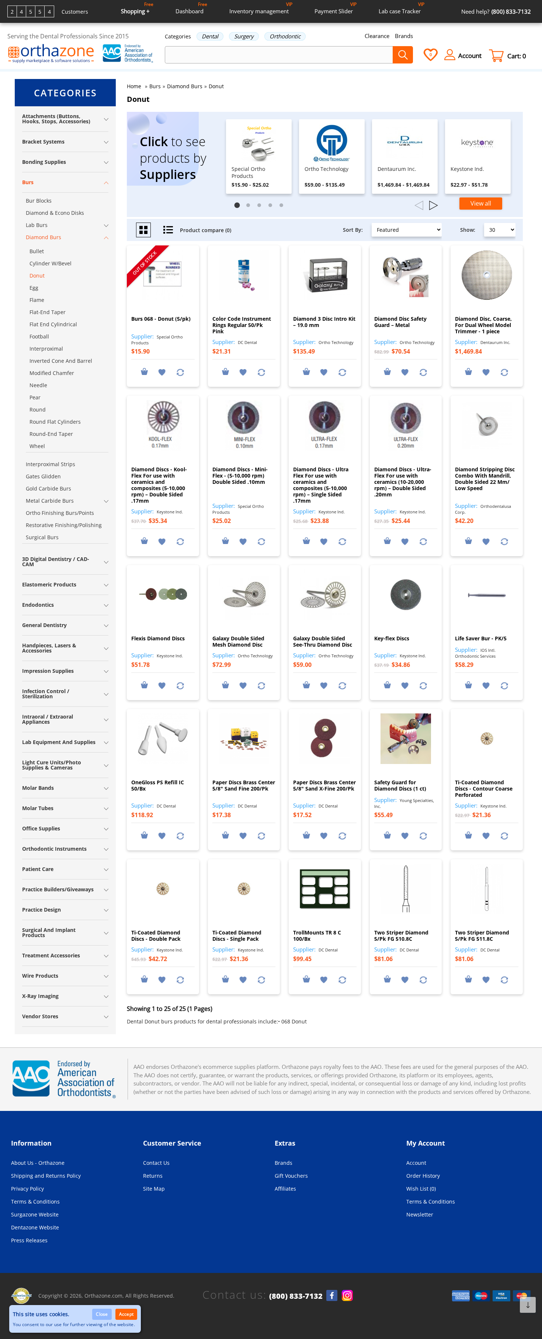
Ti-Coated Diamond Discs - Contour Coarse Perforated (484, 788)
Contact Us (156, 1162)
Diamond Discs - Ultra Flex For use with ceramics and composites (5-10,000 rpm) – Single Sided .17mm (320, 485)
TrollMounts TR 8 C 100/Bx (317, 935)
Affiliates (285, 1188)
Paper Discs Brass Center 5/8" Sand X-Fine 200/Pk (324, 785)
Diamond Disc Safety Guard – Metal (400, 322)
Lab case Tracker (401, 8)
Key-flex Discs (391, 638)
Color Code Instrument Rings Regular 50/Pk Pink (241, 325)
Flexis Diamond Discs (158, 638)
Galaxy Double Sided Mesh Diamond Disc (238, 641)
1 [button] (239, 207)
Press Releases (29, 1240)
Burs (155, 86)
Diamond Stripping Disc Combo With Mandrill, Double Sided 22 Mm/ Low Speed (485, 478)
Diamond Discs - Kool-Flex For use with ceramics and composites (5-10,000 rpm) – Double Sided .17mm (159, 485)
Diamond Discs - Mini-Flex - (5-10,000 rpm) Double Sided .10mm (240, 475)
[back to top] (528, 1305)
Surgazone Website (35, 1214)
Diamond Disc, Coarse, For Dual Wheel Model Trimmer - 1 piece (483, 325)
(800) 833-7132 (296, 1296)
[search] (403, 54)
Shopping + (137, 8)
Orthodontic (285, 36)
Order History (423, 1175)
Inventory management (260, 8)
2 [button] (250, 207)
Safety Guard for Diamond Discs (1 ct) (400, 785)
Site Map (154, 1188)
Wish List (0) (421, 1188)
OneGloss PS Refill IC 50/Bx (157, 785)
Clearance (377, 35)
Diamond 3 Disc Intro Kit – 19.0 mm (324, 322)
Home (134, 86)
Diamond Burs (184, 86)
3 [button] (261, 207)
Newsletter (419, 1214)
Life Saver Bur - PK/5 (481, 638)
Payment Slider (336, 8)
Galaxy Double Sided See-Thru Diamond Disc (322, 641)
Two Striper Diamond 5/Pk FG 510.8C (401, 935)
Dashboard (191, 8)
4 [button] (272, 207)
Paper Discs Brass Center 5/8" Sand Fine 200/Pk (243, 785)
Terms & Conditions (35, 1201)
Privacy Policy (27, 1188)
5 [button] (283, 207)
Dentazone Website (35, 1227)
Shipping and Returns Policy (46, 1175)
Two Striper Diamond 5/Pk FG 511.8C (482, 935)
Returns (153, 1175)
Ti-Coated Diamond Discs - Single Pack (236, 935)
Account (416, 1162)
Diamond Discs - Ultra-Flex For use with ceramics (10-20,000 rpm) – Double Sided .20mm (402, 482)
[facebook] (331, 1295)
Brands (404, 35)
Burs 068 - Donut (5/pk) (161, 319)
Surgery (244, 36)
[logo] (51, 54)
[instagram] (347, 1295)
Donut (216, 86)
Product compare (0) (205, 230)
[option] (258, 156)
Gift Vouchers (291, 1175)
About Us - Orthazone (38, 1162)
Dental (210, 36)
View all (480, 203)
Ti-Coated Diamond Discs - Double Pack (156, 935)
